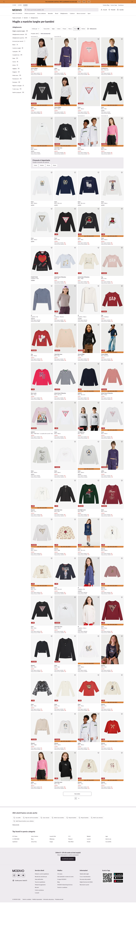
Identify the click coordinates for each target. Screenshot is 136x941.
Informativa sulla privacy (48, 899)
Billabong (52, 839)
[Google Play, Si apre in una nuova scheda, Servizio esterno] (118, 874)
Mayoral (70, 839)
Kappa (51, 841)
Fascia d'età (46, 28)
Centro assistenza (39, 890)
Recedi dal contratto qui (41, 876)
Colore (58, 28)
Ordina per (34, 28)
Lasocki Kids (53, 836)
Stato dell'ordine (39, 879)
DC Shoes (14, 836)
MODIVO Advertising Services (68, 884)
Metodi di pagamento (40, 884)
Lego (106, 836)
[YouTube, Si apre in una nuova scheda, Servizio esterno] (18, 875)
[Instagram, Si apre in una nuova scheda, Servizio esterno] (14, 875)
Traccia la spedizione (40, 882)
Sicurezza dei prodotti (85, 879)
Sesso (76, 28)
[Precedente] (4, 1)
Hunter (88, 841)
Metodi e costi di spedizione (42, 874)
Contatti (37, 892)
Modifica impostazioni (37, 899)
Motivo (83, 28)
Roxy (32, 839)
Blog (65, 882)
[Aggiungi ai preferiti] (51, 39)
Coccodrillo (108, 841)
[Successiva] (132, 1)
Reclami (37, 887)
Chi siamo (59, 874)
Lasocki (89, 839)
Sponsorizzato (33, 36)
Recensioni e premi (84, 884)
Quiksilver (14, 841)
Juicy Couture (34, 836)
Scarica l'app (114, 5)
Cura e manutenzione (85, 876)
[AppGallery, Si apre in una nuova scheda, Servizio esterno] (118, 881)
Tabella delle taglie (84, 874)
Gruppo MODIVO (68, 879)
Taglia (53, 28)
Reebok (89, 836)
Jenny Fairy (34, 841)
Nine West (71, 841)
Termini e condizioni (68, 887)
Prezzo (64, 28)
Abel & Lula (108, 839)
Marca (70, 28)
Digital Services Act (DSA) (86, 882)
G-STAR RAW (15, 839)
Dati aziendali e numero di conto (65, 876)
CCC (69, 836)
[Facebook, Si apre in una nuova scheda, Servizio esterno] (23, 875)
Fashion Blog (107, 5)
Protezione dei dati (59, 899)
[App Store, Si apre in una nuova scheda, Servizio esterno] (118, 877)
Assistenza (121, 5)
